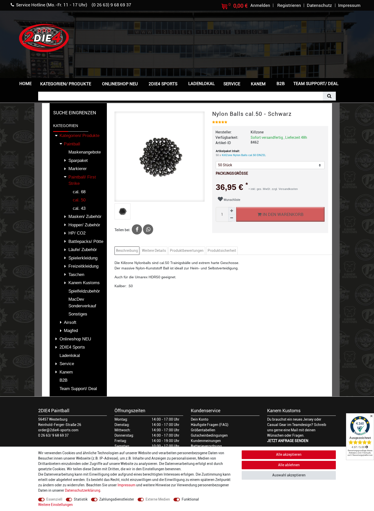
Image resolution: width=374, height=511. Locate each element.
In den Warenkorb (282, 214)
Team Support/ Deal (315, 83)
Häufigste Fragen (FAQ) (209, 425)
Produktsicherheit (222, 250)
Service (231, 83)
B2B (281, 83)
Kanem (258, 83)
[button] (351, 83)
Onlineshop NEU (120, 83)
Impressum (126, 485)
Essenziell (54, 499)
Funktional (190, 499)
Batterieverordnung (206, 446)
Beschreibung (127, 250)
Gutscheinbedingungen (209, 435)
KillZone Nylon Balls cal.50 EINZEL (244, 155)
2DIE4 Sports (163, 83)
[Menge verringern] (231, 218)
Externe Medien (158, 499)
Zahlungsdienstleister (116, 499)
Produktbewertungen (187, 250)
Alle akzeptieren (288, 454)
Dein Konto (199, 419)
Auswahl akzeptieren (289, 475)
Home (25, 83)
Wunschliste (231, 200)
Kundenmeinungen (206, 441)
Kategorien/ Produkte (65, 83)
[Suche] (329, 96)
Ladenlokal (201, 83)
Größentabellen (203, 430)
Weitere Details (154, 250)
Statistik (81, 499)
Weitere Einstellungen (55, 505)
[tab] (127, 250)
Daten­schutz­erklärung (82, 490)
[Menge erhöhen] (231, 210)
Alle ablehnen (289, 465)
